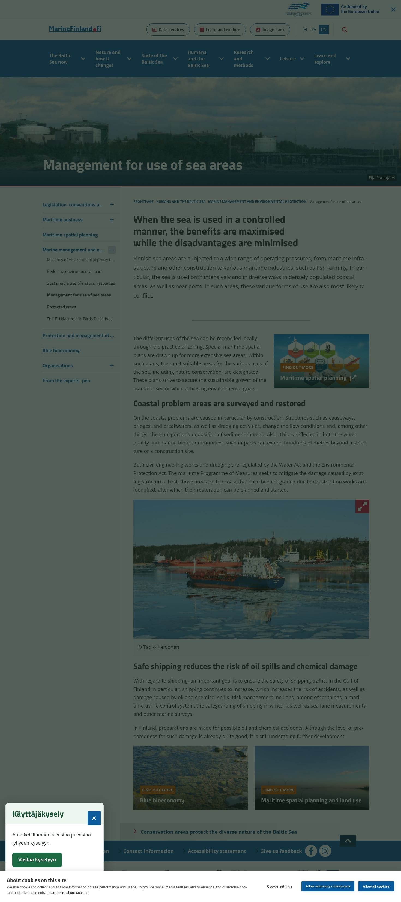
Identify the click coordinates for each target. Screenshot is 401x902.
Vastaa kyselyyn (37, 859)
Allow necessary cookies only (328, 886)
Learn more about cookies (67, 893)
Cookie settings (279, 886)
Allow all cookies (376, 886)
